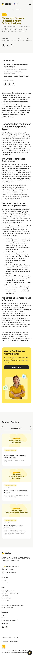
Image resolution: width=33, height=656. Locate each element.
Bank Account (5, 600)
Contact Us (5, 583)
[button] (16, 3)
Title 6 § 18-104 (19, 166)
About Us (4, 580)
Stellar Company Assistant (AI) (10, 620)
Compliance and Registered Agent (11, 593)
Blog (3, 615)
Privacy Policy (5, 641)
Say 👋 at (11, 566)
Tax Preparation (6, 598)
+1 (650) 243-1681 (10, 572)
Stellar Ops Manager (7, 607)
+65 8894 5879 (9, 569)
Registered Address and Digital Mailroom (13, 605)
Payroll (3, 603)
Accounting (5, 595)
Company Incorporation (8, 591)
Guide (3, 618)
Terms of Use (13, 641)
